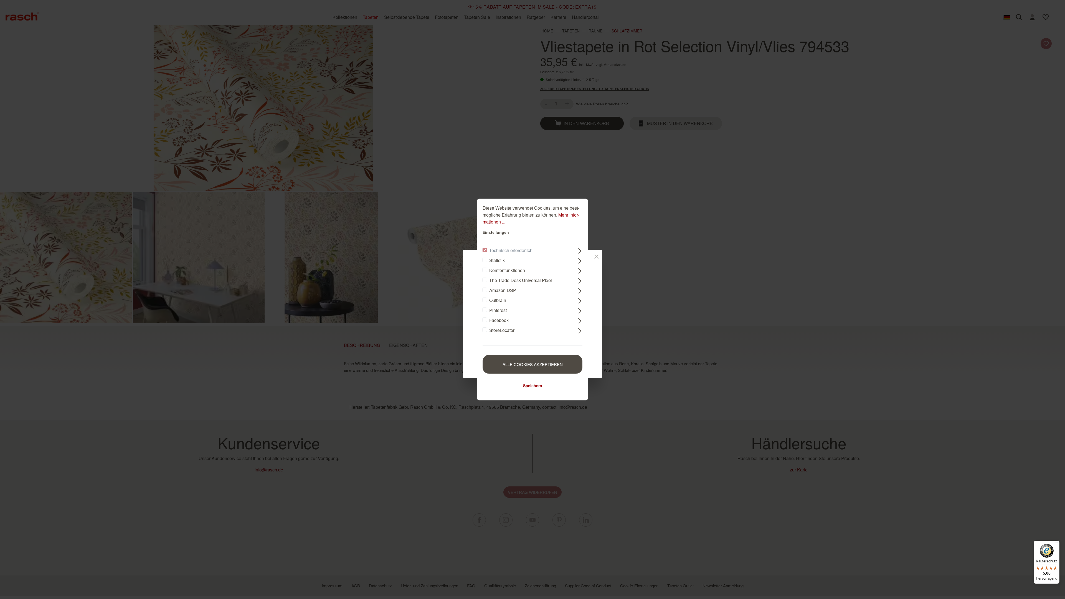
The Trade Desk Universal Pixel (520, 280)
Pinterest (498, 310)
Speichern (532, 385)
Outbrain (497, 300)
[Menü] (1056, 544)
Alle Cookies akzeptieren (533, 364)
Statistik (497, 260)
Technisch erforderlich (510, 250)
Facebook (499, 320)
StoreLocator (501, 330)
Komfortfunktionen (507, 270)
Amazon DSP (502, 290)
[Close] (596, 256)
